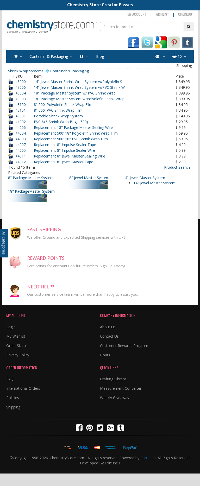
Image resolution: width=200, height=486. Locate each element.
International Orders (23, 388)
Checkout (186, 14)
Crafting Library (113, 378)
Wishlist (162, 14)
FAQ (10, 378)
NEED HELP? (40, 286)
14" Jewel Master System (154, 182)
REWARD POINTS (46, 258)
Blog (100, 56)
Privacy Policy (17, 354)
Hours (105, 354)
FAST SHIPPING (44, 229)
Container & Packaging (48, 56)
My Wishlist (15, 336)
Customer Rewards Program (124, 345)
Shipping (13, 407)
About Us (108, 326)
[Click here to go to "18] (48, 196)
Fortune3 (148, 457)
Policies (12, 397)
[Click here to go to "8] (48, 182)
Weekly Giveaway (114, 397)
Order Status (17, 345)
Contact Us (109, 336)
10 (179, 56)
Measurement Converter (120, 388)
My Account (136, 14)
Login (11, 326)
